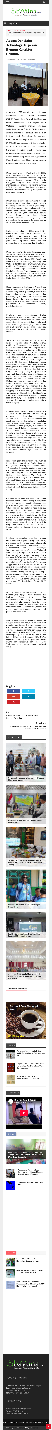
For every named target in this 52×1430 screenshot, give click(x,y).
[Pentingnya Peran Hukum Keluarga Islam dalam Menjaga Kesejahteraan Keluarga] (10, 1177)
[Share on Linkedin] (28, 696)
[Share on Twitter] (28, 691)
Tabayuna (21, 1428)
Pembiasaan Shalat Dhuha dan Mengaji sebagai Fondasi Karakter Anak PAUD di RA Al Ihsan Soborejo (25, 1154)
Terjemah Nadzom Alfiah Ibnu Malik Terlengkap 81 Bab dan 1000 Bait (31, 1053)
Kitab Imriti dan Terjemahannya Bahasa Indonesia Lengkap (30, 1077)
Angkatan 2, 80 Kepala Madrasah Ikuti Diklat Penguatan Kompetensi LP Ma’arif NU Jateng (25, 976)
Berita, (25, 59)
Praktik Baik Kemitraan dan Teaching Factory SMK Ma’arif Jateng (24, 935)
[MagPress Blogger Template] (26, 12)
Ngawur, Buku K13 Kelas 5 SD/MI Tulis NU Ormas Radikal (29, 1271)
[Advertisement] (26, 666)
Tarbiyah (22, 30)
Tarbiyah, (31, 59)
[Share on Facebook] (13, 691)
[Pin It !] (13, 702)
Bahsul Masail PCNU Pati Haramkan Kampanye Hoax (27, 1260)
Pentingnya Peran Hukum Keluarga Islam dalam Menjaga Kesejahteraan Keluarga (30, 1172)
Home (10, 30)
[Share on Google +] (13, 696)
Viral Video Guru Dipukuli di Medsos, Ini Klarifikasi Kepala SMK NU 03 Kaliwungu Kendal (30, 1284)
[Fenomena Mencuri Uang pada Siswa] (10, 1189)
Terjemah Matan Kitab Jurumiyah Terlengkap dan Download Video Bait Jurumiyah (30, 1066)
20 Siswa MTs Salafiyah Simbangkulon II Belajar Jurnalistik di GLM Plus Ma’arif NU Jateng (25, 862)
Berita (16, 30)
